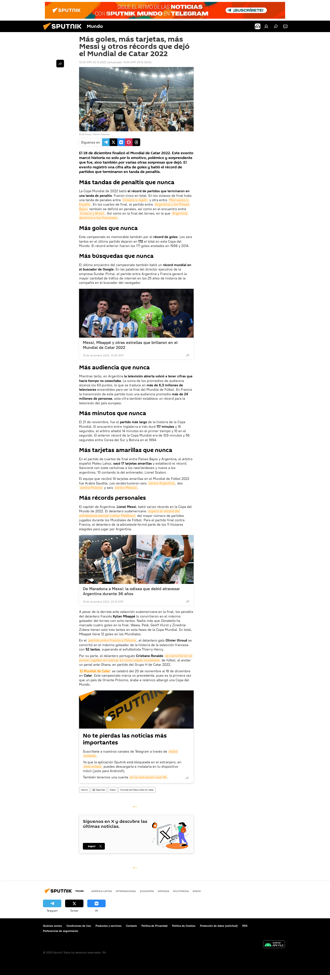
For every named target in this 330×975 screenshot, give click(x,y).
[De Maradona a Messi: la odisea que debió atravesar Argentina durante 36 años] (136, 559)
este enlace (93, 766)
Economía (147, 891)
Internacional (126, 891)
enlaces (90, 756)
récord (84, 789)
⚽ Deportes (98, 789)
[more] (188, 355)
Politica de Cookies (183, 925)
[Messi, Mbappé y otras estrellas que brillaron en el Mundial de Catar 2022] (136, 313)
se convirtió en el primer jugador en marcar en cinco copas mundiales (136, 658)
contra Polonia (91, 487)
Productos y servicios (108, 925)
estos (173, 751)
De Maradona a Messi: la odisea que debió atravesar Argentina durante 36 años (131, 591)
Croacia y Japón (135, 200)
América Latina (101, 891)
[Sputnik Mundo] (64, 31)
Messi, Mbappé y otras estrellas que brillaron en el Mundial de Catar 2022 (130, 345)
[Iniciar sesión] (266, 26)
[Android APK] (274, 944)
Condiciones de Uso (78, 925)
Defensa (163, 891)
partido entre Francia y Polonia (112, 640)
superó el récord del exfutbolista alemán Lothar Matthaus (129, 513)
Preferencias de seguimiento (60, 931)
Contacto (131, 925)
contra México (126, 487)
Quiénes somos (52, 925)
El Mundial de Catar (95, 671)
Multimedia (181, 891)
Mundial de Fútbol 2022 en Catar (137, 789)
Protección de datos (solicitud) (219, 925)
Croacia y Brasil (92, 213)
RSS (244, 925)
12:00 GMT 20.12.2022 (92, 62)
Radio (197, 891)
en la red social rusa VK (148, 777)
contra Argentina (161, 483)
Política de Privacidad (154, 925)
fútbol (113, 789)
